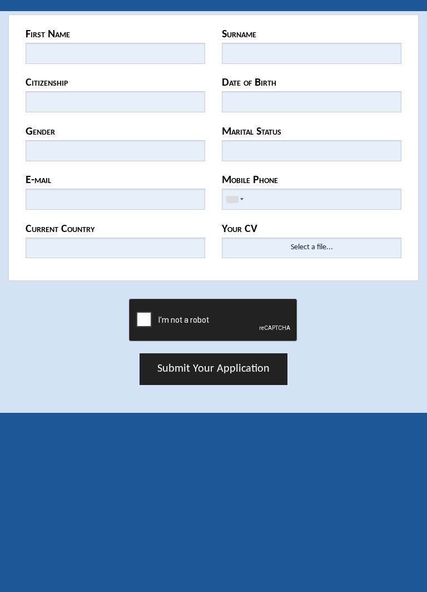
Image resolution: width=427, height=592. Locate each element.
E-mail (38, 180)
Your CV (239, 229)
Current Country (60, 229)
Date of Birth (249, 82)
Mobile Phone (250, 180)
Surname (239, 34)
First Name (48, 34)
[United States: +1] (234, 199)
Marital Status (251, 131)
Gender (40, 131)
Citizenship (47, 82)
